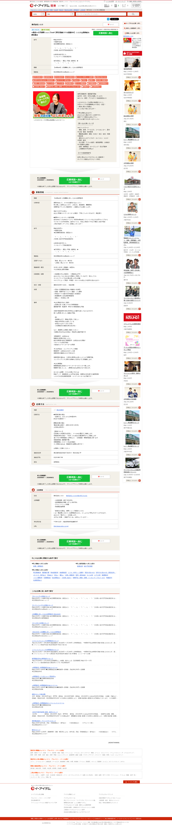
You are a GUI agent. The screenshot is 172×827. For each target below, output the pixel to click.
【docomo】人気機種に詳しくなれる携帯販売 (46, 632)
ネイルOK (90, 575)
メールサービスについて (124, 818)
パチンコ (93, 761)
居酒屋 (88, 761)
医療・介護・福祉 (43, 755)
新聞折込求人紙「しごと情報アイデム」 (75, 802)
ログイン (136, 5)
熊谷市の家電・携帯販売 (72, 10)
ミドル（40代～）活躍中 (76, 572)
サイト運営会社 (136, 818)
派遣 (96, 775)
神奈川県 (38, 768)
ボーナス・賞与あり (39, 575)
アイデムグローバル (69, 798)
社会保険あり (56, 578)
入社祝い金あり (66, 578)
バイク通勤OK (37, 578)
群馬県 (54, 768)
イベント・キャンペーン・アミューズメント (108, 752)
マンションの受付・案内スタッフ (132, 374)
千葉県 (44, 768)
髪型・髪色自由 (81, 575)
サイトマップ (121, 1)
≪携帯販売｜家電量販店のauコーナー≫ (44, 667)
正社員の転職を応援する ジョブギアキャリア (77, 812)
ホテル (122, 761)
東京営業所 (60, 410)
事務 (68, 761)
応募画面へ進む (106, 33)
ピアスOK (97, 575)
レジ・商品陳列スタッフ (131, 139)
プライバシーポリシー (86, 818)
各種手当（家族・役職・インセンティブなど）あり (89, 578)
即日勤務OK (37, 572)
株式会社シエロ (128, 36)
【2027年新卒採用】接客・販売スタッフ (45, 712)
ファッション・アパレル (72, 752)
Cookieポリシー (99, 818)
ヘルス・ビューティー (116, 755)
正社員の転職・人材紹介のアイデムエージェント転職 (79, 807)
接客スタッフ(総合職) (39, 694)
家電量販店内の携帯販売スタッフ (42, 658)
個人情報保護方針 (110, 818)
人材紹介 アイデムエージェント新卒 (74, 809)
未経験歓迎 (63, 572)
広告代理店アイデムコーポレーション (110, 798)
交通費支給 (47, 578)
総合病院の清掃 (129, 116)
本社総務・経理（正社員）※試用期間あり (132, 271)
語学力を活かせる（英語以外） (106, 572)
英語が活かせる (90, 572)
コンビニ (105, 761)
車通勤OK (105, 575)
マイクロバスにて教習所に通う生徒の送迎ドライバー (132, 299)
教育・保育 (34, 755)
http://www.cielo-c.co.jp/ (61, 526)
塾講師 (99, 761)
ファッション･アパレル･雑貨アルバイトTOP (44, 802)
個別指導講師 (128, 69)
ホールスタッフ (129, 92)
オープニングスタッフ (75, 775)
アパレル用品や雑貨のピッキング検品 (132, 348)
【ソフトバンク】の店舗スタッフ (42, 605)
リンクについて (74, 818)
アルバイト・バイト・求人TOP (40, 10)
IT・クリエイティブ (127, 752)
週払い (62, 575)
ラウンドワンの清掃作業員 (132, 324)
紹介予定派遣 (88, 566)
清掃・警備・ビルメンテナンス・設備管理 (62, 755)
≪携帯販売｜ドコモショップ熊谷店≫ (44, 676)
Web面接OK (54, 572)
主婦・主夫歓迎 (50, 775)
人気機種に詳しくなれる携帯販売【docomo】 (46, 614)
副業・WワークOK (104, 775)
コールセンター (40, 761)
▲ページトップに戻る (131, 781)
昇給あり (50, 575)
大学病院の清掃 (129, 163)
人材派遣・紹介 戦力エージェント (109, 800)
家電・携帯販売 (38, 566)
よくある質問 (110, 1)
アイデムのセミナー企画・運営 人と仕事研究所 (77, 805)
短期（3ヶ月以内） (88, 775)
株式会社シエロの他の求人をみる (76, 496)
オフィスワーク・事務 (87, 752)
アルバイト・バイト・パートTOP (40, 798)
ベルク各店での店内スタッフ (132, 188)
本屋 (71, 761)
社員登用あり (37, 580)
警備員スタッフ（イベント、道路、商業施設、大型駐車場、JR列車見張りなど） (132, 241)
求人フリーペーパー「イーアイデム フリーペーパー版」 (80, 800)
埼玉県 (56, 10)
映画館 (76, 761)
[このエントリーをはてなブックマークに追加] (108, 20)
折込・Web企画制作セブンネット (108, 802)
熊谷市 (61, 10)
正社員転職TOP (35, 800)
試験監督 (48, 761)
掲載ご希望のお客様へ (135, 1)
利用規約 (65, 818)
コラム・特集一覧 (46, 777)
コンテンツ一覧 (35, 777)
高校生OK (59, 775)
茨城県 (59, 768)
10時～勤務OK (69, 575)
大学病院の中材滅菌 (130, 399)
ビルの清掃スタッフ (130, 214)
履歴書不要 (45, 572)
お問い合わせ (58, 818)
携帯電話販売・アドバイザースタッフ (44, 721)
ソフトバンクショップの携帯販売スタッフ (45, 641)
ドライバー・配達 (100, 755)
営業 (107, 755)
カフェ (32, 761)
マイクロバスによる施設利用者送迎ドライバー (132, 471)
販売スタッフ (36, 730)
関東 (51, 10)
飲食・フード (47, 752)
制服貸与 (109, 578)
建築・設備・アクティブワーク (85, 755)
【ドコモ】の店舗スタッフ (40, 623)
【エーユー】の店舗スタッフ (41, 596)
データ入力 (55, 761)
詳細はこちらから (132, 77)
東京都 (32, 768)
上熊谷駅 (82, 10)
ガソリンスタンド (114, 761)
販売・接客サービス (36, 752)
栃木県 (65, 768)
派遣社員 (80, 566)
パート (65, 775)
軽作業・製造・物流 (58, 752)
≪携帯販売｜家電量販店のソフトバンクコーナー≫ (48, 703)
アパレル (82, 761)
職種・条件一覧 (130, 775)
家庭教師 (62, 761)
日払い (56, 575)
